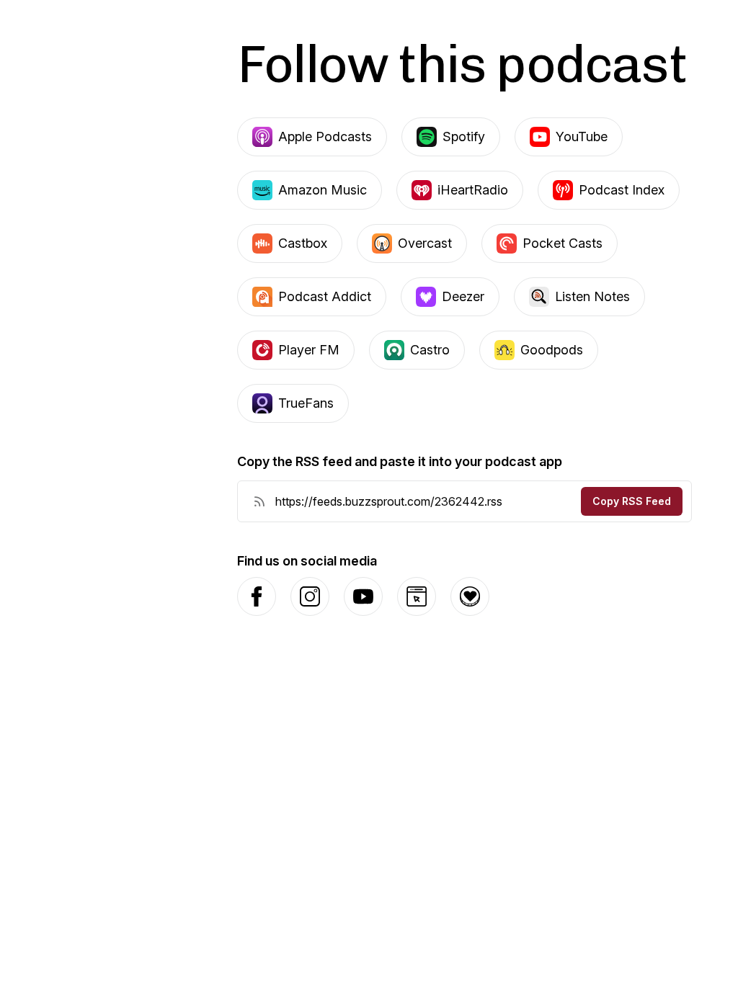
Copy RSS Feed (631, 501)
